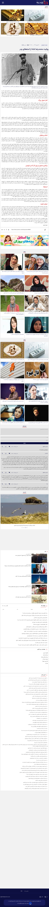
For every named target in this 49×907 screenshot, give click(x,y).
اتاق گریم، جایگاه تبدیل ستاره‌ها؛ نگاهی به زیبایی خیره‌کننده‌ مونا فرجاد (13, 272)
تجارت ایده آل (45, 659)
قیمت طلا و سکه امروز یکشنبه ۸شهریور (12, 22)
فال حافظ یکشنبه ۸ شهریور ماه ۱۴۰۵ (13, 35)
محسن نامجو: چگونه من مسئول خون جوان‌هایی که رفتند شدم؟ (37, 704)
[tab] (25, 527)
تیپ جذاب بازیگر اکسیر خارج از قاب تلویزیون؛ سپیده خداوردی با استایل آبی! (37, 335)
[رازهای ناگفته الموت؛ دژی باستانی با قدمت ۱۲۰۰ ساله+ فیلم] (12, 283)
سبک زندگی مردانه (44, 657)
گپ (47, 896)
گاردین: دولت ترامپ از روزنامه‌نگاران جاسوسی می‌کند (38, 716)
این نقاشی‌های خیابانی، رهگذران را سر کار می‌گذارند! (39, 756)
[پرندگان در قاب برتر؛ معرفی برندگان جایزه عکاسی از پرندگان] (24, 509)
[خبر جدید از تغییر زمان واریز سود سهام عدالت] (39, 600)
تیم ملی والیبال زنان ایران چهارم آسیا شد (40, 764)
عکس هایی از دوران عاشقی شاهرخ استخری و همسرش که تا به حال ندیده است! (37, 272)
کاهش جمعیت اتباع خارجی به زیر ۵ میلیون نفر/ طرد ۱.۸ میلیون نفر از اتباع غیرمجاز (34, 768)
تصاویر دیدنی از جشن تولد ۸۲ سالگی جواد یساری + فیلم (38, 678)
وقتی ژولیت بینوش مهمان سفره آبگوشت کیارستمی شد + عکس (37, 690)
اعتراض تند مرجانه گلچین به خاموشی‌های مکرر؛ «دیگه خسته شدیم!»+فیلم (35, 782)
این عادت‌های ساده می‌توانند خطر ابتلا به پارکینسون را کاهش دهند (36, 786)
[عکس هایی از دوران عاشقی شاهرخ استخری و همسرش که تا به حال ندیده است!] (36, 262)
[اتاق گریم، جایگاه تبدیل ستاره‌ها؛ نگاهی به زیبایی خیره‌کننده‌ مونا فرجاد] (12, 262)
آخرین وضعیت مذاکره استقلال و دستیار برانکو (39, 698)
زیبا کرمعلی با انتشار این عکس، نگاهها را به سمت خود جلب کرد (13, 422)
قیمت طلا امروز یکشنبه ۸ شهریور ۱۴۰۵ (36, 35)
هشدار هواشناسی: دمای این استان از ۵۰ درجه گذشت (38, 712)
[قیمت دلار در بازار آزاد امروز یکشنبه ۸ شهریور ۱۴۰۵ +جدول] (36, 15)
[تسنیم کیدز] (24, 241)
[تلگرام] (4, 229)
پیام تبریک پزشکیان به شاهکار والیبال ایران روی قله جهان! (37, 778)
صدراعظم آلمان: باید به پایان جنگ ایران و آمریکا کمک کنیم (37, 680)
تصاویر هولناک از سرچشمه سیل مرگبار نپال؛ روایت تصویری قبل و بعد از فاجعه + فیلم (31, 640)
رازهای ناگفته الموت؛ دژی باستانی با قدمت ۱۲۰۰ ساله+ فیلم (14, 293)
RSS (21, 891)
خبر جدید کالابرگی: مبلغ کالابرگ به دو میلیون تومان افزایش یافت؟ (19, 586)
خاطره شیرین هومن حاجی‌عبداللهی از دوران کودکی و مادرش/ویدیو (36, 752)
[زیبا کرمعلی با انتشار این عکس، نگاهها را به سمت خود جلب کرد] (12, 413)
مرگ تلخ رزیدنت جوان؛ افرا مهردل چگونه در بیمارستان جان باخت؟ (35, 613)
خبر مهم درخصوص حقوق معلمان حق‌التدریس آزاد (39, 726)
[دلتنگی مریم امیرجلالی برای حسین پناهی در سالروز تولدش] (36, 303)
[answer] (9, 447)
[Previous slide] (2, 507)
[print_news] (8, 229)
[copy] (45, 229)
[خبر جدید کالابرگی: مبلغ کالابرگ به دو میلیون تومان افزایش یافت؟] (39, 589)
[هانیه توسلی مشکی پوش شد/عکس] (12, 325)
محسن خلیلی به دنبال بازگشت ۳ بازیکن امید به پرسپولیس (37, 724)
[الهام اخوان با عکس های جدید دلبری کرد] (36, 283)
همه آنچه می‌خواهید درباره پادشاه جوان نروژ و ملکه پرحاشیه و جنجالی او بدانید (34, 770)
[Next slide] (46, 507)
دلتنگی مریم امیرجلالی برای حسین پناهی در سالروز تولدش (38, 313)
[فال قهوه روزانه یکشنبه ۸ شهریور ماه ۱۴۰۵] (36, 370)
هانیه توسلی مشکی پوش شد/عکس (17, 334)
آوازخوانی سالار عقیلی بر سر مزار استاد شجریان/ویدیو (37, 636)
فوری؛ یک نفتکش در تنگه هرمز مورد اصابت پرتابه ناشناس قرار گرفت (36, 694)
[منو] (3, 2)
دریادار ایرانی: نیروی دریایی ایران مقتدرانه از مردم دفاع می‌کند (37, 740)
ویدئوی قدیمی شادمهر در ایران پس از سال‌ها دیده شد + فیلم (35, 631)
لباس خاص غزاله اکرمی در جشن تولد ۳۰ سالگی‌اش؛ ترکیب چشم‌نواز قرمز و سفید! (14, 313)
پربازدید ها (43, 605)
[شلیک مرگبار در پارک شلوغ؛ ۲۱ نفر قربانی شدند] (39, 558)
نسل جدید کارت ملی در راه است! (41, 760)
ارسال (24, 443)
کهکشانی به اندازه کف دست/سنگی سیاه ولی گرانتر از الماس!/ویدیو (36, 776)
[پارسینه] (41, 2)
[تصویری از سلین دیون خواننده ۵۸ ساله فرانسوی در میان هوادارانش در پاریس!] (36, 391)
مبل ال (46, 663)
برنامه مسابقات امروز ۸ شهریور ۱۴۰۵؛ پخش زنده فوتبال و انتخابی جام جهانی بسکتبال (33, 772)
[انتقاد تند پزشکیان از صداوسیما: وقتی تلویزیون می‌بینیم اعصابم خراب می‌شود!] (39, 569)
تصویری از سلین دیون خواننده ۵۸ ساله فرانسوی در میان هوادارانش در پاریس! (38, 402)
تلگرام (42, 896)
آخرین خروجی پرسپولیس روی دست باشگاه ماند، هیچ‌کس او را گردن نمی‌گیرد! (34, 766)
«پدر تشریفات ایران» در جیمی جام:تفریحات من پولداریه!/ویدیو (35, 629)
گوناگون (46, 7)
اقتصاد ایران (45, 653)
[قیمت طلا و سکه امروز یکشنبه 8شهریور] (12, 15)
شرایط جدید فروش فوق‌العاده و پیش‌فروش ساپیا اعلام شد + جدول (13, 380)
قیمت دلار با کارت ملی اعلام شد (41, 642)
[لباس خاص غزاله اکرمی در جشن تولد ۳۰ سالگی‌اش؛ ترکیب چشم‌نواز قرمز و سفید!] (12, 303)
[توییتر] (2, 229)
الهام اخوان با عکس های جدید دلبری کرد (41, 293)
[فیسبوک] (6, 229)
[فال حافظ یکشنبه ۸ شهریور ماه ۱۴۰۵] (12, 28)
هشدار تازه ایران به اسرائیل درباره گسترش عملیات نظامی (38, 688)
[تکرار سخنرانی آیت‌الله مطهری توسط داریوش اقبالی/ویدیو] (36, 413)
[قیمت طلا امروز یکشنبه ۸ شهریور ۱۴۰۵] (36, 28)
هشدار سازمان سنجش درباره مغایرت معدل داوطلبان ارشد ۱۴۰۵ (36, 774)
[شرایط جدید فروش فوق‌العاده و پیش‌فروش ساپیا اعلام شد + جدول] (12, 370)
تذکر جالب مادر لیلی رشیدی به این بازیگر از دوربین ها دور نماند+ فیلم (34, 615)
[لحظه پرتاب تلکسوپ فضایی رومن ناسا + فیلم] (39, 579)
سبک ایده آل (45, 655)
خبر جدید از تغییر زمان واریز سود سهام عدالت (23, 597)
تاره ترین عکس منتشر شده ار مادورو (41, 706)
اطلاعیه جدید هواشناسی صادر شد (41, 700)
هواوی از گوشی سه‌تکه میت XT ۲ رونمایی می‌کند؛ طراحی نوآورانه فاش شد (35, 784)
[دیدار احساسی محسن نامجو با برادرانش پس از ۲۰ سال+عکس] (12, 391)
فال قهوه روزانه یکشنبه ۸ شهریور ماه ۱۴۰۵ (40, 379)
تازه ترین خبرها (45, 661)
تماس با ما (26, 891)
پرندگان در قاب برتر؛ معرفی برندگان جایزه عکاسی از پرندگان (24, 525)
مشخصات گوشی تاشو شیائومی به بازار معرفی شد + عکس (38, 714)
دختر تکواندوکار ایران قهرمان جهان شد (41, 732)
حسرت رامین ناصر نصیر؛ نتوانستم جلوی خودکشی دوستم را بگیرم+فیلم (36, 788)
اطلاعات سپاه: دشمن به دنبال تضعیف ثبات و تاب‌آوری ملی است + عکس (35, 686)
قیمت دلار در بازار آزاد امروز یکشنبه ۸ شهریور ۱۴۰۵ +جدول (36, 22)
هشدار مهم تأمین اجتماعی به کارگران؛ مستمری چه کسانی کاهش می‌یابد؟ (35, 692)
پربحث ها (4, 606)
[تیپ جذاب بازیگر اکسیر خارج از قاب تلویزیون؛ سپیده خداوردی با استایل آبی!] (36, 325)
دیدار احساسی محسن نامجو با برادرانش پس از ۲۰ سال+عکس (13, 401)
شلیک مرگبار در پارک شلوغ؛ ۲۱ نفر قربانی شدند (23, 555)
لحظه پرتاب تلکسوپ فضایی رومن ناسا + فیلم (23, 576)
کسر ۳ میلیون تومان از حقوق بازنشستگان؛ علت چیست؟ (38, 684)
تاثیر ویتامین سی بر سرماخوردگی (42, 718)
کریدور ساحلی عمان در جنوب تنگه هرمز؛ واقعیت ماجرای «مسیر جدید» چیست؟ (32, 645)
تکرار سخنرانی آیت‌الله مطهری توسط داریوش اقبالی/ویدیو (38, 422)
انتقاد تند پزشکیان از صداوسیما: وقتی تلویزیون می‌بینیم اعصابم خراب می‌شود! (17, 566)
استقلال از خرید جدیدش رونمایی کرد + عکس (39, 696)
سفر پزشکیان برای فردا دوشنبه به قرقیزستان (40, 722)
